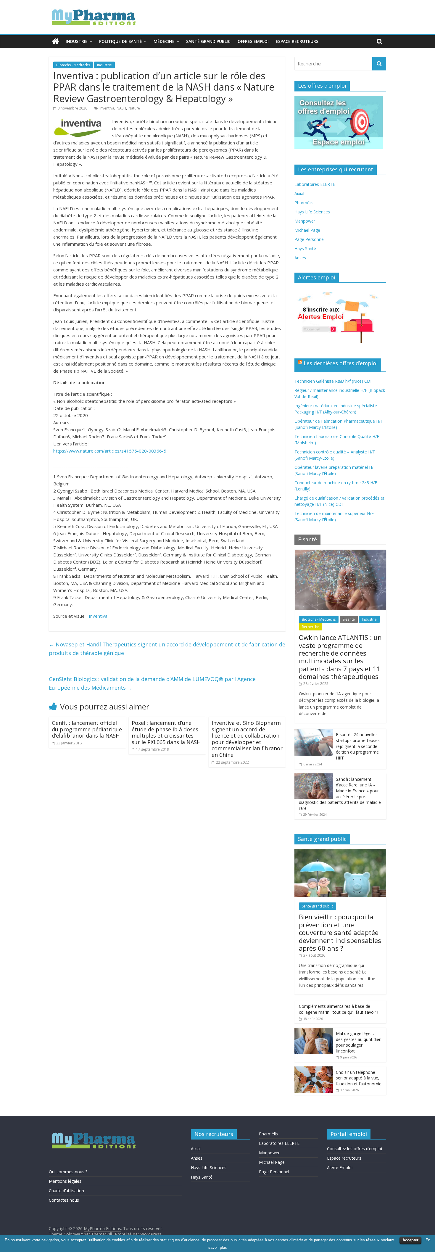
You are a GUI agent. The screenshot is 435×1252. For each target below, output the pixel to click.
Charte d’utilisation (66, 1190)
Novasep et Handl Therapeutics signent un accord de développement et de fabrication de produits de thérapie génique (167, 648)
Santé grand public (208, 41)
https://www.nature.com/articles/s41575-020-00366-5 (109, 451)
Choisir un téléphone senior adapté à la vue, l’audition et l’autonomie (358, 1078)
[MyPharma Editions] (55, 41)
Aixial (299, 193)
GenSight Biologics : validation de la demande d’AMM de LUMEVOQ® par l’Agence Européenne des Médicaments (152, 683)
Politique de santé (120, 41)
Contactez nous (64, 1200)
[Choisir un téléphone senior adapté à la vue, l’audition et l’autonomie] (313, 1069)
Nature (134, 108)
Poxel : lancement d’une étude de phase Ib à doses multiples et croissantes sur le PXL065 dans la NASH (166, 732)
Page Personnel (309, 239)
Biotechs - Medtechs (73, 64)
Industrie (77, 41)
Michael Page (307, 230)
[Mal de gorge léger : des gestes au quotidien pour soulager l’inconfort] (313, 1031)
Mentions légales (65, 1181)
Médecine (164, 41)
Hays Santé (305, 248)
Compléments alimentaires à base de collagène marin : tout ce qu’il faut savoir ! (338, 1009)
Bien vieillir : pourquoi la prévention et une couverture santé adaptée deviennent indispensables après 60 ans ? (340, 932)
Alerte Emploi (339, 1167)
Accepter (410, 1240)
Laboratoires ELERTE (314, 184)
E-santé (349, 619)
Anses (300, 257)
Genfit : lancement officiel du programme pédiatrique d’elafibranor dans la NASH (87, 729)
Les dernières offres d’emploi (341, 363)
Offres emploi (253, 41)
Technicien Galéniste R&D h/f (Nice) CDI (332, 381)
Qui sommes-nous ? (68, 1171)
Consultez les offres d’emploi (354, 1148)
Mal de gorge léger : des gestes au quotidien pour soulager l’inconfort (358, 1042)
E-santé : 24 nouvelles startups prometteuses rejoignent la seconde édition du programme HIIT (358, 746)
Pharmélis (303, 202)
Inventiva (106, 108)
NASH (121, 108)
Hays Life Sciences (312, 212)
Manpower (304, 221)
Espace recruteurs (297, 41)
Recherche (310, 626)
